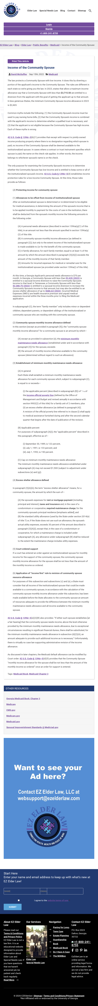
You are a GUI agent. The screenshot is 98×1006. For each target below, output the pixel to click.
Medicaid (53, 74)
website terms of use (57, 900)
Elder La (30, 959)
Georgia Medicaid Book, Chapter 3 (23, 698)
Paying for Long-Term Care (61, 929)
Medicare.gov (13, 716)
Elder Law (32, 10)
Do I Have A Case (61, 952)
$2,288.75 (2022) (21, 286)
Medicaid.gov (13, 721)
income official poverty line (40, 395)
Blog (62, 10)
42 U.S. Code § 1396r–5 (19, 137)
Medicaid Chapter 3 (38, 674)
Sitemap (82, 10)
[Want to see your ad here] (49, 858)
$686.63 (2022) (53, 291)
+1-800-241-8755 (49, 33)
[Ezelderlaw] (12, 16)
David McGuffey (19, 74)
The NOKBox (59, 956)
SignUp (49, 29)
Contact (71, 10)
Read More (9, 980)
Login (49, 24)
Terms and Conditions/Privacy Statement (64, 995)
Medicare (11, 704)
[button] (90, 10)
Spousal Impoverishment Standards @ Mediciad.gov (32, 727)
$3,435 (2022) (73, 278)
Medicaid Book (20, 674)
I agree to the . (52, 900)
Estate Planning (61, 935)
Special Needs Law (48, 10)
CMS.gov (10, 710)
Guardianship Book (59, 941)
